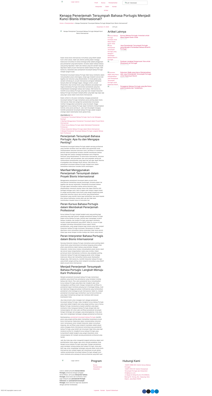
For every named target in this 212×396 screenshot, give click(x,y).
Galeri (107, 6)
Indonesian (133, 3)
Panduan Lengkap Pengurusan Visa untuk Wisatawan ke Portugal (135, 62)
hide (71, 115)
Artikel (106, 10)
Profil (96, 3)
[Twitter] (152, 391)
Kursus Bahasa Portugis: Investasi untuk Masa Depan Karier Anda (134, 36)
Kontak (114, 6)
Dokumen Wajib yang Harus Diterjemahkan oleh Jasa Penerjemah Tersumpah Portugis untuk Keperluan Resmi (135, 74)
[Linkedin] (157, 391)
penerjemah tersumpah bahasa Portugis (82, 317)
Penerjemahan (113, 3)
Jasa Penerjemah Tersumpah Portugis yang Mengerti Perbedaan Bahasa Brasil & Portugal (135, 47)
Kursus (103, 3)
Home (61, 23)
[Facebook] (144, 391)
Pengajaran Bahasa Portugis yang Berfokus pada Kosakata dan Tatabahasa (135, 87)
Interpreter (98, 6)
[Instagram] (148, 391)
